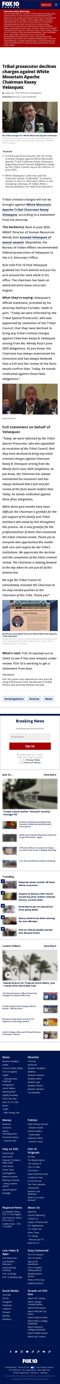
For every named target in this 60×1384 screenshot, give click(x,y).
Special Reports (9, 1189)
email (44, 1351)
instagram (21, 1351)
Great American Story (38, 1174)
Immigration (8, 1084)
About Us (34, 1207)
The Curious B (34, 1163)
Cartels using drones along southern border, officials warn (19, 1007)
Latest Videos (11, 946)
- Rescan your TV (36, 1239)
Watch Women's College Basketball (36, 1328)
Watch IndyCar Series (38, 1317)
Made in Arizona (10, 1176)
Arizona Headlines (10, 1061)
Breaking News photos (35, 1275)
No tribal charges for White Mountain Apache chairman (29, 135)
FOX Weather (34, 1092)
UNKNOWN (33, 1188)
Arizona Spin (8, 1153)
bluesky (38, 1351)
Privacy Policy (33, 760)
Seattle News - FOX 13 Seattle (11, 1225)
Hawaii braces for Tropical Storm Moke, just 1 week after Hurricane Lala (29, 984)
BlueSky (6, 1315)
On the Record (34, 1181)
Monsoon (32, 1064)
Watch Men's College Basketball (37, 1322)
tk (32, 1351)
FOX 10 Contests (36, 1254)
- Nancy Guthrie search (9, 1185)
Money (6, 1120)
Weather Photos (35, 1085)
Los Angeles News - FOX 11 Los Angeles (11, 1213)
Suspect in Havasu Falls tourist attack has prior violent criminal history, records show (37, 896)
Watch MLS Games (37, 1336)
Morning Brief (8, 1091)
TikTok (5, 1298)
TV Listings (33, 1236)
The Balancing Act (36, 1160)
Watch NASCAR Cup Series (37, 1312)
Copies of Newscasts (38, 1222)
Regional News (12, 1207)
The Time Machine (36, 1184)
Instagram (7, 1301)
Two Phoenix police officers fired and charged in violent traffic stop (19, 994)
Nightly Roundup (10, 1095)
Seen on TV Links (10, 1102)
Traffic (5, 1109)
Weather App (34, 1082)
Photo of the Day (36, 1279)
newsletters (49, 1351)
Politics (32, 1120)
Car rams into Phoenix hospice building (37, 860)
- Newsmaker (34, 1134)
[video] (30, 965)
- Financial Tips (9, 1140)
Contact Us (33, 1218)
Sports (5, 1105)
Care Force (7, 1156)
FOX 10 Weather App (12, 1277)
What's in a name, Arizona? (36, 1198)
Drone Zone (8, 1169)
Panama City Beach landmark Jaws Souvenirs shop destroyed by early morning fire (35, 824)
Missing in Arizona (10, 1180)
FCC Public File (34, 1229)
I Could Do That (35, 1177)
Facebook (7, 1305)
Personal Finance (10, 1137)
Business (6, 1124)
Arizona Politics (35, 1131)
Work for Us (33, 1243)
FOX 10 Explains (9, 1071)
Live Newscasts (9, 1258)
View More (50, 774)
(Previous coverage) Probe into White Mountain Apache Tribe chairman (29, 634)
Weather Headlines (36, 1068)
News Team (33, 1232)
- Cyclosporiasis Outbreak (9, 1080)
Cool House (7, 1166)
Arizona (34, 699)
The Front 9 (33, 1170)
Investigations (35, 93)
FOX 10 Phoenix (22, 93)
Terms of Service (31, 762)
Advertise (32, 1211)
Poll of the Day (9, 1098)
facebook (10, 1351)
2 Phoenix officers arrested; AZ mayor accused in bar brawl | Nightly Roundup (37, 848)
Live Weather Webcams (8, 1262)
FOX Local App (9, 1273)
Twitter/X (6, 1308)
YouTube (6, 1294)
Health (5, 1075)
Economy (6, 1127)
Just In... (7, 774)
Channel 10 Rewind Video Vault (11, 1161)
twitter (16, 1351)
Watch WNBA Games (38, 1333)
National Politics (35, 1138)
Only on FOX (10, 1149)
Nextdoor (6, 1319)
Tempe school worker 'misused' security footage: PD (26, 813)
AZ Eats (31, 1156)
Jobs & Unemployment (9, 1132)
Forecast (32, 1061)
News (48, 699)
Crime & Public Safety (12, 1068)
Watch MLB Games (37, 1307)
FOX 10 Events (34, 1258)
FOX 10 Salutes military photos (35, 1269)
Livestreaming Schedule (9, 1269)
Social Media (10, 1290)
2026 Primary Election (38, 1124)
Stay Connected (38, 1250)
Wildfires (32, 1071)
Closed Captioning (36, 1215)
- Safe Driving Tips (11, 1112)
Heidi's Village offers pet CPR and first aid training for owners (21, 1033)
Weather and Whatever (34, 1192)
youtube (27, 1351)
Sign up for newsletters (33, 1262)
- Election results (35, 1127)
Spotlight (6, 1193)
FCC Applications (35, 1225)
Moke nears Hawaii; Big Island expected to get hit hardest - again (37, 836)
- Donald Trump (35, 1141)
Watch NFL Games (36, 1298)
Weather (33, 1057)
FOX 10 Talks (34, 1167)
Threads (6, 1312)
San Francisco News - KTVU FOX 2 (12, 1219)
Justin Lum (10, 93)
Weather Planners (36, 1075)
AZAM (5, 1064)
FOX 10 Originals (33, 1150)
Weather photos (35, 1283)
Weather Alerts (35, 1078)
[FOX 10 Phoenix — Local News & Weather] (10, 4)
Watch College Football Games (35, 1303)
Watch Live (46, 5)
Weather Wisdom (36, 1089)
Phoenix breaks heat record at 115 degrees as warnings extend (18, 1020)
